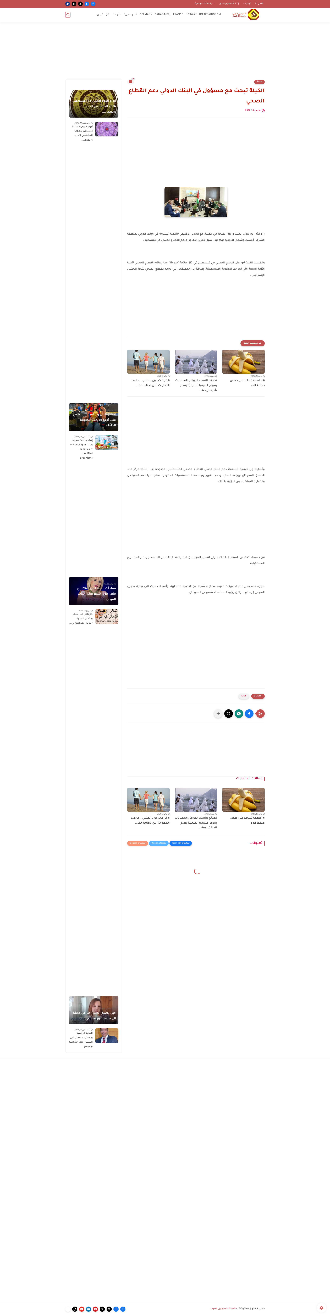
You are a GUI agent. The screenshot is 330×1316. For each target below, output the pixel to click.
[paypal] (67, 4)
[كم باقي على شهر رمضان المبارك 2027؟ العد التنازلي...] (106, 616)
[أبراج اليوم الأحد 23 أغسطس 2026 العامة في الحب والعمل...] (106, 129)
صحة (259, 82)
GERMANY (146, 14)
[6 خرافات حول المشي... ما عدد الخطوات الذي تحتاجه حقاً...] (148, 362)
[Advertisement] (165, 53)
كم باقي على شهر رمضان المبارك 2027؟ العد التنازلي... (81, 619)
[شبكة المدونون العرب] (246, 15)
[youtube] (81, 1309)
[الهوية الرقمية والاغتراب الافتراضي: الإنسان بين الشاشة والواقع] (106, 1035)
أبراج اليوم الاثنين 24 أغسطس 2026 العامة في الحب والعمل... (94, 107)
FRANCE (178, 14)
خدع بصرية (130, 14)
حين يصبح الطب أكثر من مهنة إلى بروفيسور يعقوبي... (94, 1016)
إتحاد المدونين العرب (229, 4)
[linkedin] (88, 1309)
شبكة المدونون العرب (223, 1309)
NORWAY (191, 14)
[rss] (67, 1309)
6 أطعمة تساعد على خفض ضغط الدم (247, 383)
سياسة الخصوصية (204, 4)
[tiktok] (74, 1309)
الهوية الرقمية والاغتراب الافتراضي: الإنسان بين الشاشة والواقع (81, 1040)
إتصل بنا (259, 4)
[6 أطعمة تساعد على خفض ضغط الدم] (243, 362)
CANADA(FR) (162, 14)
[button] (249, 713)
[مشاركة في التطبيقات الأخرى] (218, 713)
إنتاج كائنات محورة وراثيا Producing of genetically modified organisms (81, 449)
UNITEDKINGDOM (210, 14)
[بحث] (67, 15)
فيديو (100, 14)
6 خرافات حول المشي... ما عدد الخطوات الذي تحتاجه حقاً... (150, 383)
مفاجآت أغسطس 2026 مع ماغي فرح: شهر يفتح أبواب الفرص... (96, 594)
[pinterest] (95, 1309)
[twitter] (80, 4)
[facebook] (93, 4)
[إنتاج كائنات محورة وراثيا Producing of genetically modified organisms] (106, 442)
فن (107, 14)
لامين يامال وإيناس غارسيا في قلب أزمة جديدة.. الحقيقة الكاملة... (94, 420)
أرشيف (247, 4)
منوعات (116, 14)
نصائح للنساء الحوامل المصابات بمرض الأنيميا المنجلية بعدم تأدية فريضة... (196, 385)
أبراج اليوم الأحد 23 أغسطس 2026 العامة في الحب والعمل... (82, 134)
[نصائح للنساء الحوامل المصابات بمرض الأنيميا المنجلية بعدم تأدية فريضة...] (196, 362)
